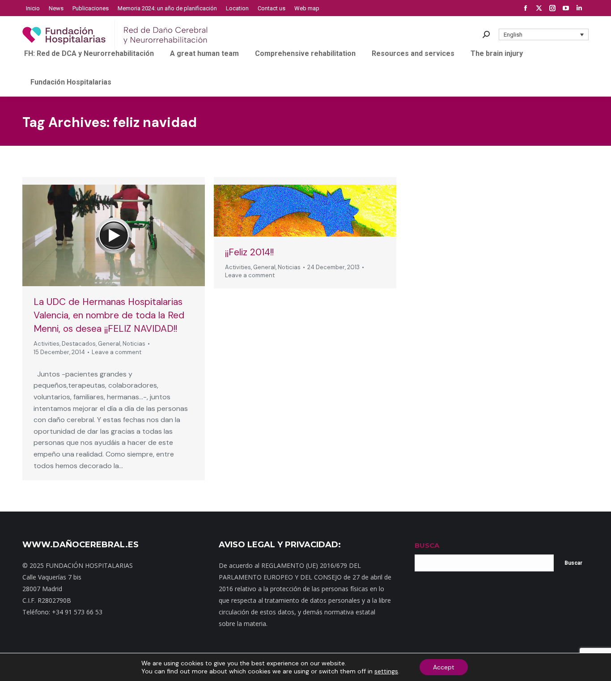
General (109, 343)
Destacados (79, 343)
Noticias (134, 343)
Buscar (573, 563)
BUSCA (427, 545)
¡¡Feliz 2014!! (249, 252)
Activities (46, 343)
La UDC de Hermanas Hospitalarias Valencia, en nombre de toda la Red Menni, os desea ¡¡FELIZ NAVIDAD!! (109, 315)
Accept (443, 667)
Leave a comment (116, 352)
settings (386, 671)
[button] (544, 34)
